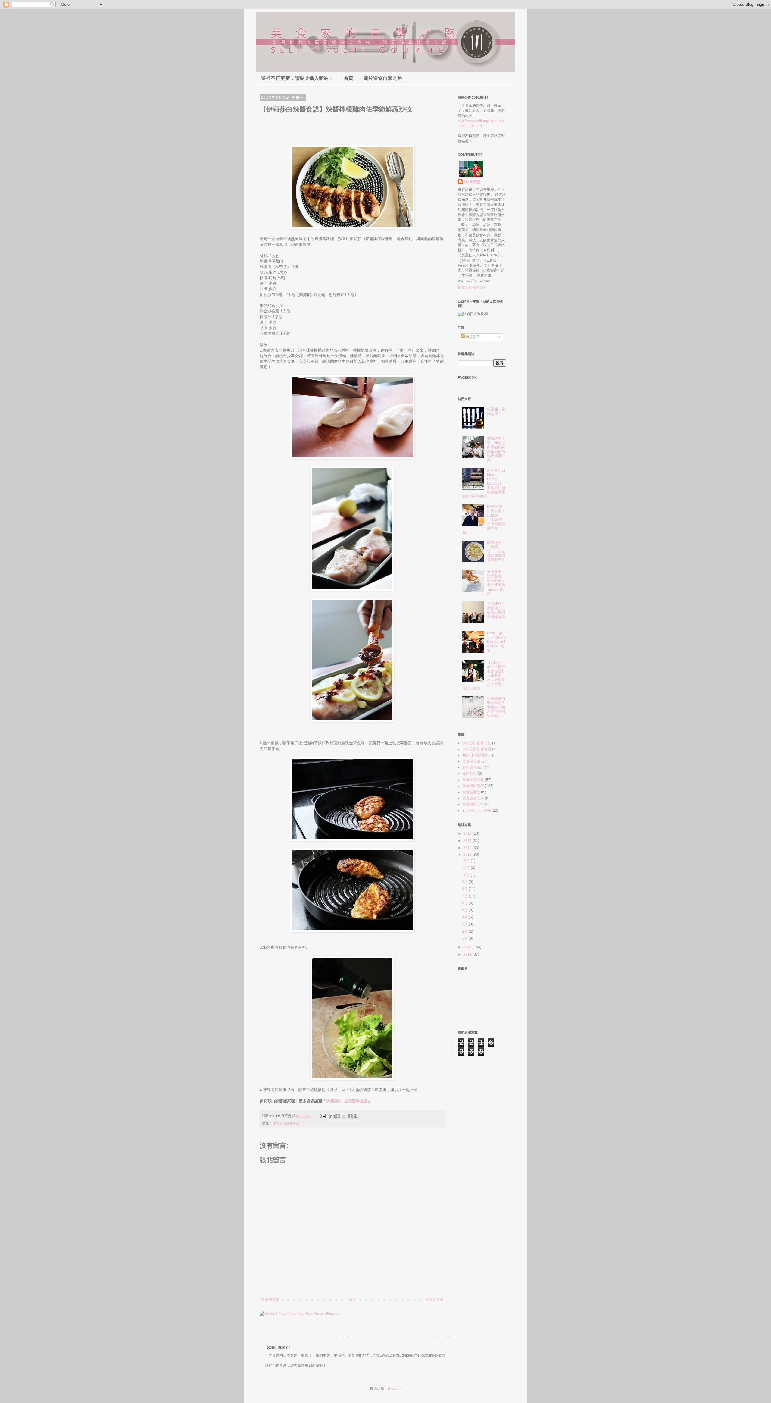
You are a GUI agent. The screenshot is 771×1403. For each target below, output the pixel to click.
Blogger (394, 1388)
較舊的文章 (435, 1299)
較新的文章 (270, 1299)
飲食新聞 (469, 792)
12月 (466, 861)
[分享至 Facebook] (350, 1116)
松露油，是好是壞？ (496, 411)
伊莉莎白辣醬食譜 (286, 1123)
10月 (466, 875)
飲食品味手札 (473, 780)
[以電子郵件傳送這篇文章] (332, 1116)
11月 (466, 868)
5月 (465, 910)
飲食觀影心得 (473, 804)
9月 (465, 882)
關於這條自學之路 (383, 78)
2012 (468, 947)
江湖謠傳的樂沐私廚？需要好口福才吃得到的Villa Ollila (496, 707)
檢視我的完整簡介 (472, 287)
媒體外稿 (469, 773)
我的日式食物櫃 (475, 755)
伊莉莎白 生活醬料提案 (347, 1101)
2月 (465, 931)
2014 (468, 848)
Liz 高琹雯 (472, 182)
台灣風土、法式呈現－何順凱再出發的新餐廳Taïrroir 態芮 (496, 583)
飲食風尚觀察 (473, 786)
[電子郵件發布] (322, 1116)
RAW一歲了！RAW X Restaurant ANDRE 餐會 (496, 642)
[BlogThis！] (338, 1116)
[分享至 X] (344, 1116)
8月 (465, 889)
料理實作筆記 (473, 767)
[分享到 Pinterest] (355, 1116)
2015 (468, 841)
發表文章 (472, 337)
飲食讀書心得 (473, 798)
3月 (465, 924)
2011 (468, 954)
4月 (465, 917)
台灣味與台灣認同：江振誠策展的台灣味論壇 (496, 610)
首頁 (348, 78)
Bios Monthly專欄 (476, 810)
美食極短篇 (471, 761)
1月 (465, 938)
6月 (465, 903)
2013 (468, 854)
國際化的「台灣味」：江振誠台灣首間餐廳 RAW (496, 551)
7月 (465, 896)
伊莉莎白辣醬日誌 (476, 743)
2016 (468, 833)
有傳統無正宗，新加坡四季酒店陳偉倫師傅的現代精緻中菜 (496, 449)
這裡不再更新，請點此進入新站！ (297, 78)
